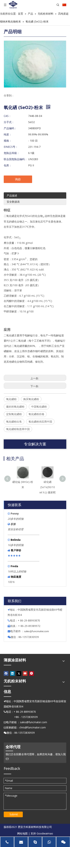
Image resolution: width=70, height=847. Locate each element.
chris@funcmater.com (32, 727)
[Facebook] (6, 673)
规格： (8, 140)
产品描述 (12, 195)
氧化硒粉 (11, 399)
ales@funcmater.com (37, 631)
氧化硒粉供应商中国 (40, 421)
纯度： (8, 134)
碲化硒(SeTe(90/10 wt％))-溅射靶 (47, 487)
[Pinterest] (31, 673)
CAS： (7, 116)
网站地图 (22, 833)
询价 (18, 179)
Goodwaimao (45, 833)
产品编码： (10, 128)
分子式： (9, 122)
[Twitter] (18, 673)
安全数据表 (13, 201)
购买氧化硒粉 (31, 399)
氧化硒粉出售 (14, 421)
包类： (8, 165)
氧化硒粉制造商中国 (18, 429)
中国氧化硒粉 (39, 406)
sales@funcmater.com (33, 722)
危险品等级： (11, 153)
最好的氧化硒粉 (15, 406)
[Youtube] (25, 673)
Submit (14, 814)
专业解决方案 (35, 444)
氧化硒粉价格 (36, 414)
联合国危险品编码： (15, 159)
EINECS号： (11, 147)
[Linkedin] (12, 673)
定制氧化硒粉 (14, 414)
